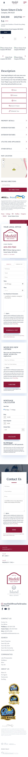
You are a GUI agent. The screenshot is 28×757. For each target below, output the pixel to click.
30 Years (7, 409)
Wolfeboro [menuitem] (4, 660)
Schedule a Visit (19, 264)
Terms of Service (10, 336)
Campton (23, 214)
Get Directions (14, 190)
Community (6, 549)
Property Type (7, 562)
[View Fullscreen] (3, 166)
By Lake (5, 556)
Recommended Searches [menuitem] (7, 650)
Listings (8, 214)
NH (13, 214)
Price (5, 414)
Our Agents (11, 254)
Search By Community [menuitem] (7, 648)
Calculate (12, 437)
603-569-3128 (11, 626)
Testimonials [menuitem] (4, 677)
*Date (5, 281)
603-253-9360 (10, 247)
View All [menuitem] (3, 664)
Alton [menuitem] (2, 662)
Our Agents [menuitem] (4, 675)
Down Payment (7, 420)
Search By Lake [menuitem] (5, 643)
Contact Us (6, 254)
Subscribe (11, 384)
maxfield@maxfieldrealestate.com (14, 604)
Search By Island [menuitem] (5, 645)
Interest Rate (7, 427)
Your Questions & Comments (11, 293)
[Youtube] (5, 609)
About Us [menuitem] (3, 672)
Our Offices (4, 624)
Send (14, 530)
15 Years (13, 409)
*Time (5, 287)
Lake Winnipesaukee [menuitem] (6, 658)
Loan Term (6, 406)
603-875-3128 (8, 631)
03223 (4, 216)
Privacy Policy (15, 323)
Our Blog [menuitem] (3, 679)
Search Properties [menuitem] (5, 641)
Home (2, 214)
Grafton (17, 214)
